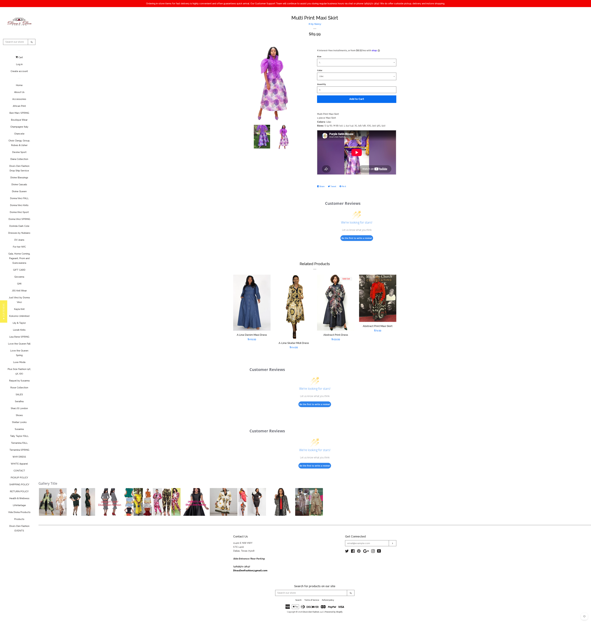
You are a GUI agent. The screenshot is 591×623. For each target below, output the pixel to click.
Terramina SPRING (19, 450)
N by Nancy (314, 24)
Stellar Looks (19, 422)
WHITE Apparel (19, 463)
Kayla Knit (19, 309)
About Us (19, 92)
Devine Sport (19, 152)
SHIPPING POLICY (19, 484)
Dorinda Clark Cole (19, 226)
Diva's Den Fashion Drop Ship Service (19, 168)
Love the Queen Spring (19, 353)
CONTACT (19, 470)
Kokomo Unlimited (19, 316)
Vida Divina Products (19, 512)
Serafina (19, 401)
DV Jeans (19, 239)
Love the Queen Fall (19, 343)
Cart (20, 57)
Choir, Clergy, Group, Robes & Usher (19, 143)
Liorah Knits (19, 330)
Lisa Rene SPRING (19, 336)
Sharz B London (19, 408)
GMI (19, 283)
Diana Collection (19, 159)
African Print (19, 106)
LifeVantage (19, 505)
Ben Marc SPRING (19, 113)
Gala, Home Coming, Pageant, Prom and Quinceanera (19, 258)
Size (319, 57)
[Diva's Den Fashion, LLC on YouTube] (379, 551)
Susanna (19, 429)
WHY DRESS (19, 456)
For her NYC (19, 246)
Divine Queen (19, 191)
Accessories (19, 99)
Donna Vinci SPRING (19, 219)
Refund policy (328, 600)
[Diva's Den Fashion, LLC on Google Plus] (366, 551)
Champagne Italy (19, 126)
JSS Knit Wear (19, 290)
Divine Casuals (19, 184)
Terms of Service (311, 600)
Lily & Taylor (19, 323)
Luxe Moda (19, 362)
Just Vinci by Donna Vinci (19, 300)
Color (319, 70)
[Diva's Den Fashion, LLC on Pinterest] (359, 551)
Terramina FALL (19, 443)
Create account (19, 71)
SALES (19, 394)
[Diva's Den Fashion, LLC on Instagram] (373, 551)
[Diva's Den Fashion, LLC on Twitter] (347, 551)
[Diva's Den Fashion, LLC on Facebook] (353, 551)
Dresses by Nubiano (19, 233)
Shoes (19, 415)
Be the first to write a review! (357, 238)
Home (19, 85)
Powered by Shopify (334, 612)
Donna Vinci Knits (19, 205)
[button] (53, 502)
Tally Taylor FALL (19, 436)
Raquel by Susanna (19, 380)
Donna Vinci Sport (19, 212)
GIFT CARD (19, 269)
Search (298, 600)
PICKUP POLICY (19, 477)
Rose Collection (19, 387)
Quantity (321, 84)
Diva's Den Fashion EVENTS (19, 528)
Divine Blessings (19, 177)
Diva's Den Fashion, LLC (313, 612)
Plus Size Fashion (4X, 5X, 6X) (19, 371)
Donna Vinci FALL (19, 198)
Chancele (19, 133)
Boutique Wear (19, 119)
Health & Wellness (19, 498)
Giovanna (19, 276)
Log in (19, 64)
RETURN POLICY (19, 491)
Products (19, 519)
